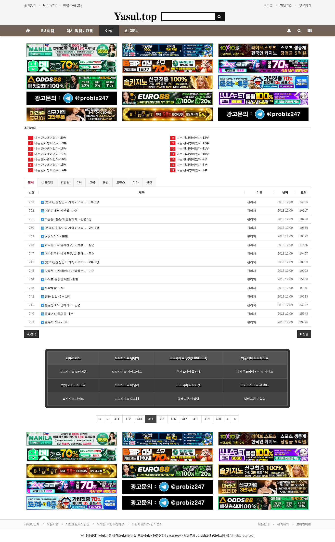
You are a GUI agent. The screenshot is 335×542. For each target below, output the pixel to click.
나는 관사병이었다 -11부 (190, 148)
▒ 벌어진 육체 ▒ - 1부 (58, 313)
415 (162, 419)
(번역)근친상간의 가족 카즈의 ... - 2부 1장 (71, 228)
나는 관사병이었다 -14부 (48, 170)
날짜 (285, 192)
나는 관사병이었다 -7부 (189, 170)
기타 (136, 182)
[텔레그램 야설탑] (71, 98)
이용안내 (264, 524)
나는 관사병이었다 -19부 (48, 143)
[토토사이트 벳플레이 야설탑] (167, 66)
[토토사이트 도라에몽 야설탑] (263, 82)
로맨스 (120, 182)
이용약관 (53, 524)
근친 (106, 182)
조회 (304, 192)
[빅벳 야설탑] (167, 114)
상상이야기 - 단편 (56, 236)
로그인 (268, 5)
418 (195, 419)
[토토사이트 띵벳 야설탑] (71, 66)
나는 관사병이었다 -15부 (48, 164)
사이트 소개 (31, 524)
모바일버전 (303, 524)
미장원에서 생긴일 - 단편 (60, 210)
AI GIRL (131, 30)
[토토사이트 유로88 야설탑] (167, 98)
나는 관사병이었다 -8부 (189, 164)
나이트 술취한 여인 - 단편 (61, 279)
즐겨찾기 (30, 5)
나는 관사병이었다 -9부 (189, 159)
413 (139, 419)
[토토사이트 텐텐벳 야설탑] (263, 50)
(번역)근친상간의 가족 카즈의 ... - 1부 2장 (71, 202)
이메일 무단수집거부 (110, 524)
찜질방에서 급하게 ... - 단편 (62, 305)
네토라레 (47, 182)
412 (128, 419)
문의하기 (283, 524)
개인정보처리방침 (78, 524)
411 (116, 419)
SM (79, 182)
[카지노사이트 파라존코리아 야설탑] (71, 114)
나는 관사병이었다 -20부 (48, 137)
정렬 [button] (305, 334)
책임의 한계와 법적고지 (146, 524)
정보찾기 (305, 5)
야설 (109, 30)
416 (173, 419)
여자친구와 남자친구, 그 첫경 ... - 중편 (69, 253)
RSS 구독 (49, 5)
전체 (31, 182)
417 (184, 419)
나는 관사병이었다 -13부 (190, 137)
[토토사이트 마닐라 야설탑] (71, 50)
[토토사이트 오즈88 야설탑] (71, 82)
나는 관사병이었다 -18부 (48, 148)
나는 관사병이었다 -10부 (190, 154)
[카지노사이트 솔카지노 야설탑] (167, 82)
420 (218, 419)
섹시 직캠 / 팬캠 (79, 30)
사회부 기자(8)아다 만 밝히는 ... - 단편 (69, 270)
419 (207, 419)
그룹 (92, 182)
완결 (149, 182)
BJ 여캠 (47, 30)
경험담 (65, 182)
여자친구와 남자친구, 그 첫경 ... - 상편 (69, 245)
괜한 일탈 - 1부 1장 (57, 296)
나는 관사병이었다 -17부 (48, 154)
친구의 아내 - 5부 (55, 322)
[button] (31, 334)
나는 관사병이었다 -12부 (190, 143)
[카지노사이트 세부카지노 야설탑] (167, 50)
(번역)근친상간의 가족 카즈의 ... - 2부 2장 (71, 262)
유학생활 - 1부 (54, 288)
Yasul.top (135, 16)
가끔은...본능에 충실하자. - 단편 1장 (68, 219)
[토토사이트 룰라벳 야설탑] (263, 98)
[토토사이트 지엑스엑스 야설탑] (263, 66)
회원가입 (286, 5)
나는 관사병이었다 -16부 (48, 159)
